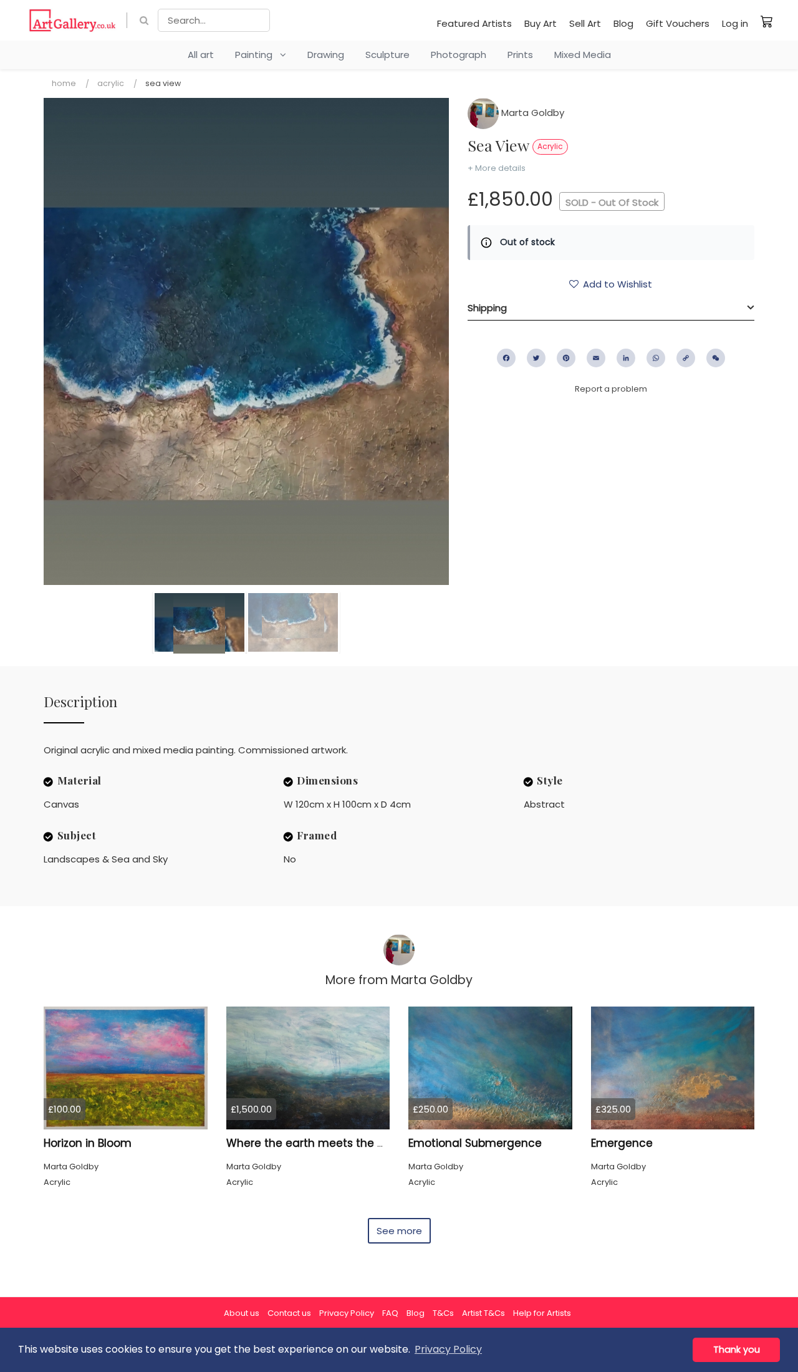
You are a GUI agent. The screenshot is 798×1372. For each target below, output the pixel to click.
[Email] (596, 358)
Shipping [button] (487, 307)
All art (201, 54)
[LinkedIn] (626, 358)
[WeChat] (715, 358)
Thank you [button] (736, 1349)
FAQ (390, 1313)
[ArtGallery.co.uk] (73, 20)
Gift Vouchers (677, 23)
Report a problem (611, 389)
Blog (623, 23)
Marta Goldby (531, 112)
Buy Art (540, 23)
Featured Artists (474, 23)
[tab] (611, 308)
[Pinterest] (566, 358)
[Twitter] (536, 358)
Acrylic (110, 83)
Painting (257, 54)
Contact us (289, 1313)
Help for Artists (542, 1313)
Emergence (622, 1143)
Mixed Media (582, 54)
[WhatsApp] (655, 358)
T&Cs (443, 1313)
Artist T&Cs (483, 1313)
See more (399, 1230)
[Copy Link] (685, 358)
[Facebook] (506, 358)
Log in (735, 23)
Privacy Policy (346, 1313)
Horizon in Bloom (88, 1143)
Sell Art (585, 23)
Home (64, 83)
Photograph (458, 54)
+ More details (497, 168)
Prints (520, 54)
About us (241, 1313)
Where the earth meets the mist (313, 1143)
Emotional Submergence (475, 1143)
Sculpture (387, 54)
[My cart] (766, 21)
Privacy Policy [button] (448, 1349)
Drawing (325, 54)
